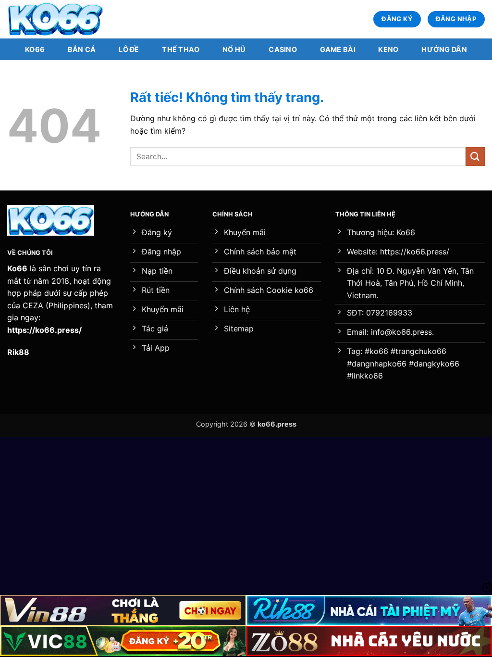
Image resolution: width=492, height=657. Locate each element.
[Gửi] (475, 156)
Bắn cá (82, 49)
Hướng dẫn (444, 49)
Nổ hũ (234, 49)
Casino (283, 49)
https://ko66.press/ (44, 330)
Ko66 (35, 49)
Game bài (338, 49)
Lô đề (129, 49)
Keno (388, 49)
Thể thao (180, 49)
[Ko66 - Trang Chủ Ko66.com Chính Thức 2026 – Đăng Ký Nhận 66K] (55, 19)
